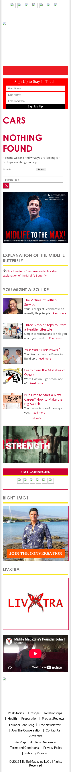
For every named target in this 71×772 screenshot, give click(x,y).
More (35, 418)
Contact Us (53, 730)
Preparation (29, 718)
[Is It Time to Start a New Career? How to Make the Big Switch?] (13, 394)
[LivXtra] (35, 579)
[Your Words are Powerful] (13, 349)
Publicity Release (36, 753)
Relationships (53, 713)
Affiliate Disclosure (43, 742)
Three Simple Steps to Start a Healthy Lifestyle (45, 327)
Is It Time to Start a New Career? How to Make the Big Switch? (43, 399)
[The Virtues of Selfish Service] (13, 299)
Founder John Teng (21, 725)
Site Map (20, 742)
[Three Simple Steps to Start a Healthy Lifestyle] (13, 324)
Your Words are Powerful (43, 350)
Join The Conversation (26, 730)
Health (12, 718)
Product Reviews (53, 718)
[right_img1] (35, 507)
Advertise (36, 736)
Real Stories (16, 713)
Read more (59, 313)
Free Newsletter (50, 725)
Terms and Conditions (24, 748)
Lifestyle (34, 713)
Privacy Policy (52, 748)
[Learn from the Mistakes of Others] (13, 369)
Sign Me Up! (35, 106)
